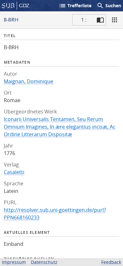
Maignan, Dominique (28, 81)
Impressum (14, 262)
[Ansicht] (114, 19)
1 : (83, 19)
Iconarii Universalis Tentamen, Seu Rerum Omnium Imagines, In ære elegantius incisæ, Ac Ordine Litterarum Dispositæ (59, 127)
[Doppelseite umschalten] (100, 20)
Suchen (109, 5)
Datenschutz (44, 262)
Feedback (111, 262)
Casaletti (14, 172)
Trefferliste (75, 5)
